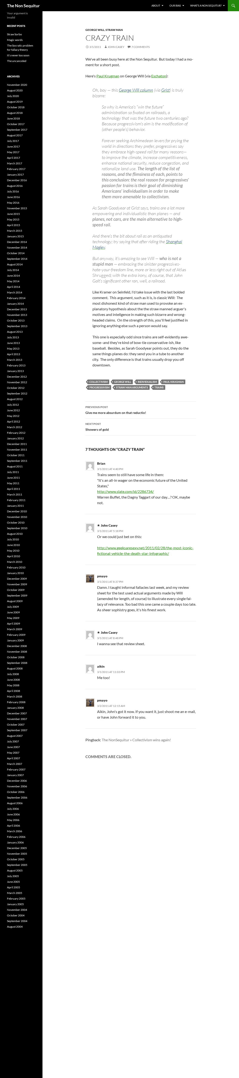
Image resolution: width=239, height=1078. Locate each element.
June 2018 (13, 118)
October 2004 (16, 915)
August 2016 (15, 186)
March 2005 (14, 893)
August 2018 (15, 113)
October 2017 (16, 124)
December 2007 (17, 713)
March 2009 (14, 629)
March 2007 (14, 764)
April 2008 (13, 691)
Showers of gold (97, 426)
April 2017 (13, 157)
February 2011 (16, 500)
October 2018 (16, 107)
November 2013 (17, 315)
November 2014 (17, 247)
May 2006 (13, 820)
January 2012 (15, 438)
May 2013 (13, 348)
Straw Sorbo (14, 34)
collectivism (98, 381)
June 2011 (13, 477)
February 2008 (16, 702)
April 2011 (13, 489)
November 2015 (17, 208)
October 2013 (16, 320)
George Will (94, 30)
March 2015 (14, 230)
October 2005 (16, 859)
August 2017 (15, 135)
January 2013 (15, 371)
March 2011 (14, 494)
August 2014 (15, 264)
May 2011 (13, 483)
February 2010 (16, 567)
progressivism (99, 387)
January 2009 (15, 640)
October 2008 (16, 657)
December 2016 (17, 180)
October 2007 (16, 724)
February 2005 (16, 898)
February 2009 (16, 635)
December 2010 (17, 511)
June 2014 (13, 275)
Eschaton (158, 76)
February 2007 (16, 769)
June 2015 (13, 214)
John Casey (116, 47)
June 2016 (13, 197)
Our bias (175, 5)
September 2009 (17, 595)
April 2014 (13, 287)
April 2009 (13, 623)
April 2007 (13, 758)
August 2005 (15, 870)
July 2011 (13, 472)
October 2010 (16, 522)
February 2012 (16, 432)
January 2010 (15, 573)
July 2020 (13, 96)
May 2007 (13, 752)
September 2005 (17, 865)
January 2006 (15, 842)
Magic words (15, 40)
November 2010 (17, 517)
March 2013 (14, 360)
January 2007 (15, 775)
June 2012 (13, 410)
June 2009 (13, 612)
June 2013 (13, 343)
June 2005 (13, 881)
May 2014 (13, 281)
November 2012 (17, 382)
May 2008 (13, 685)
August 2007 (15, 736)
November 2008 (17, 651)
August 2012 (15, 399)
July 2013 (13, 337)
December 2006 (17, 780)
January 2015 (15, 236)
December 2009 (17, 578)
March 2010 (14, 562)
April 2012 (13, 421)
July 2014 (13, 270)
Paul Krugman (107, 76)
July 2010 (13, 539)
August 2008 (15, 668)
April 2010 (13, 556)
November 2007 (17, 719)
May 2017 (13, 152)
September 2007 (17, 730)
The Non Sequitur (23, 5)
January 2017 (15, 174)
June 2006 (13, 814)
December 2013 (17, 309)
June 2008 (13, 679)
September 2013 (17, 326)
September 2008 (17, 663)
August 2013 (15, 331)
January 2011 (15, 505)
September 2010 (17, 528)
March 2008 (14, 696)
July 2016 (13, 191)
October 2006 (16, 792)
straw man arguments (132, 387)
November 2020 (17, 85)
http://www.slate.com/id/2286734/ (125, 491)
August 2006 (15, 803)
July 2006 (13, 808)
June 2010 (13, 545)
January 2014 (15, 303)
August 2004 (15, 926)
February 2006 (16, 837)
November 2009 (17, 584)
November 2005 (17, 853)
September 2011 (17, 461)
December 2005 (17, 848)
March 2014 (14, 292)
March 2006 (14, 831)
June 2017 (13, 146)
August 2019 (15, 101)
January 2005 (15, 904)
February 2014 (16, 298)
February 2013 (16, 365)
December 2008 (17, 646)
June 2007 (13, 747)
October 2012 (16, 388)
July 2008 (13, 674)
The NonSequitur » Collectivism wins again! (136, 740)
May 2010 (13, 550)
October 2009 (16, 590)
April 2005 (13, 887)
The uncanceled (16, 61)
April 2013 (13, 354)
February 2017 (16, 169)
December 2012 (17, 376)
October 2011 (16, 455)
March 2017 (14, 163)
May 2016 (13, 202)
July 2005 (13, 876)
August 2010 (15, 533)
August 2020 (15, 90)
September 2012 (17, 393)
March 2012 (14, 427)
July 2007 (13, 741)
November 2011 (17, 449)
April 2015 (13, 225)
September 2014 (17, 258)
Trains (159, 387)
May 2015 (13, 219)
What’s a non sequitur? (205, 5)
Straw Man (114, 30)
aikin (101, 666)
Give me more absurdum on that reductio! (115, 410)
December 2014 (17, 242)
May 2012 (13, 416)
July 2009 (13, 606)
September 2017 (17, 129)
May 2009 (13, 618)
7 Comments (140, 47)
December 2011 (17, 444)
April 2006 (13, 825)
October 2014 (16, 253)
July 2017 (13, 141)
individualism (147, 381)
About (155, 5)
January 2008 (15, 707)
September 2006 (17, 797)
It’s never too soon (18, 55)
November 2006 (17, 786)
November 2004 (17, 910)
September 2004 (17, 921)
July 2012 (13, 404)
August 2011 (15, 466)
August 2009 (15, 601)
